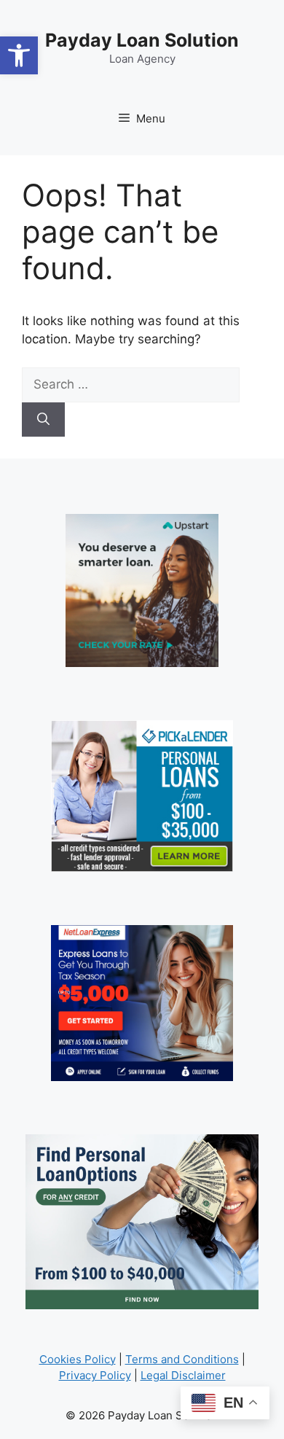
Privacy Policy (95, 1375)
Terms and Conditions (182, 1359)
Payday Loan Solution (142, 40)
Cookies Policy (77, 1359)
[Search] (43, 419)
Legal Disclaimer (183, 1375)
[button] (19, 55)
